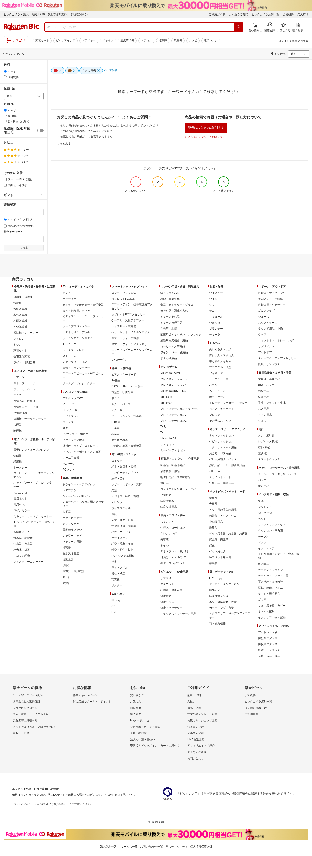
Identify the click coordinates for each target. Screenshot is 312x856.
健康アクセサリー (171, 607)
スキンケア (167, 521)
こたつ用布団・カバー (272, 605)
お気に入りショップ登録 (202, 720)
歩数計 (67, 565)
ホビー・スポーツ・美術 (126, 484)
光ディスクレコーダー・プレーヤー (83, 318)
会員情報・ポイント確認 (145, 726)
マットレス (265, 506)
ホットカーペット (24, 389)
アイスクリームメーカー (28, 561)
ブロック (214, 414)
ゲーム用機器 (71, 457)
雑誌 (114, 514)
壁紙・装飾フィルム (270, 587)
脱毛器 (67, 511)
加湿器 (17, 424)
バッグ (262, 480)
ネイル (164, 545)
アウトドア (265, 352)
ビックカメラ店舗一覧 (265, 14)
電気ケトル (20, 504)
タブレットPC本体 (123, 298)
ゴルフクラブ (266, 310)
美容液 (164, 539)
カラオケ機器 (119, 439)
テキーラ (214, 334)
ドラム (115, 398)
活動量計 (68, 559)
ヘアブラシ (69, 490)
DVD (114, 612)
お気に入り (137, 701)
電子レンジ (211, 40)
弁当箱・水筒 (168, 328)
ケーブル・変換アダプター (127, 320)
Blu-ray (115, 600)
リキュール (216, 316)
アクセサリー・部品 (75, 362)
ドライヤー (89, 40)
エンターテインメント (125, 472)
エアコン (146, 40)
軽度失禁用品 (168, 506)
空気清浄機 (127, 40)
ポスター (116, 585)
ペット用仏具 (217, 551)
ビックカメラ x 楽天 (16, 14)
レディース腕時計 (269, 441)
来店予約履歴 (138, 733)
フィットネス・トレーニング (276, 340)
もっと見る (64, 143)
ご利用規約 (251, 714)
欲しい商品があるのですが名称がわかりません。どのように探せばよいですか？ (109, 125)
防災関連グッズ (218, 596)
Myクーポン (137, 720)
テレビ (193, 40)
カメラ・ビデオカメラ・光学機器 (83, 304)
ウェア (262, 334)
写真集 (115, 579)
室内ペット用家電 (220, 557)
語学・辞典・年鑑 (122, 543)
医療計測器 (167, 500)
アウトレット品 (267, 632)
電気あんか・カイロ (25, 407)
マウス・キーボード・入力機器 (82, 451)
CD (113, 606)
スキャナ (68, 428)
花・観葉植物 (217, 623)
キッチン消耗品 (170, 316)
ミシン (17, 344)
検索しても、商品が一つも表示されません (86, 136)
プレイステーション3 (173, 414)
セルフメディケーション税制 (30, 804)
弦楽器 (115, 428)
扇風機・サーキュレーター (29, 418)
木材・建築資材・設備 (223, 601)
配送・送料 (194, 695)
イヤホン (108, 40)
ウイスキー (216, 293)
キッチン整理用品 (171, 322)
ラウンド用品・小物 (270, 328)
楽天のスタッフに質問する (206, 127)
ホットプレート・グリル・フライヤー (34, 484)
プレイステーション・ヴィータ (179, 408)
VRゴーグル (118, 359)
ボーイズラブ (119, 538)
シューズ (263, 316)
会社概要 (288, 14)
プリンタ (68, 422)
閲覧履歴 (135, 708)
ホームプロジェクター (76, 326)
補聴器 (67, 547)
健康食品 (165, 596)
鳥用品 (213, 527)
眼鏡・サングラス (269, 364)
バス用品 (263, 408)
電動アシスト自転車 (270, 298)
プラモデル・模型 (220, 367)
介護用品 (165, 495)
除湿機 (17, 430)
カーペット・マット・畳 (273, 575)
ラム (212, 310)
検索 (25, 247)
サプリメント (168, 578)
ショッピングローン (25, 708)
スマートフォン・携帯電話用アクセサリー (132, 306)
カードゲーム (217, 391)
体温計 (67, 583)
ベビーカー (216, 471)
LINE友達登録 (195, 739)
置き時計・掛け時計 (270, 581)
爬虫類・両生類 (218, 539)
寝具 (261, 500)
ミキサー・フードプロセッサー (32, 516)
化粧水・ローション (172, 527)
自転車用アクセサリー (272, 304)
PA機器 (115, 380)
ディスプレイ (71, 416)
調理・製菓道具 (170, 298)
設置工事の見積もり (25, 720)
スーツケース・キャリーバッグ (277, 474)
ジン (212, 304)
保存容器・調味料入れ (174, 310)
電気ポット (20, 498)
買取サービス (21, 733)
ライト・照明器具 (24, 362)
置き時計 (263, 453)
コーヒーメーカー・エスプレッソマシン (34, 475)
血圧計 (67, 577)
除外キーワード (13, 231)
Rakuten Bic (21, 27)
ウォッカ (214, 322)
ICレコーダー (71, 344)
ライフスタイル (121, 508)
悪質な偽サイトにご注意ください (70, 804)
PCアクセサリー (73, 410)
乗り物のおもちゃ (220, 361)
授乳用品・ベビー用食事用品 (227, 465)
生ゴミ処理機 (21, 555)
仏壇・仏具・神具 (269, 656)
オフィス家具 (266, 611)
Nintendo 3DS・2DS (173, 391)
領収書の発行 (195, 726)
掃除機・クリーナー (25, 332)
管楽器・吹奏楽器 (122, 392)
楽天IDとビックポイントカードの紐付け (155, 745)
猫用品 (213, 498)
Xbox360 (166, 402)
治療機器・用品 (170, 471)
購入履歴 (135, 714)
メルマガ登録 (195, 733)
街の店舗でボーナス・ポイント (92, 701)
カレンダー (118, 502)
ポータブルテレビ (74, 350)
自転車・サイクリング (272, 293)
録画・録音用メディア (76, 310)
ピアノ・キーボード (123, 374)
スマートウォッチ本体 (125, 338)
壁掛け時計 (265, 447)
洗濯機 (178, 40)
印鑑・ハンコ (266, 385)
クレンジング (168, 533)
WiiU (163, 426)
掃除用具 (263, 391)
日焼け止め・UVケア (173, 557)
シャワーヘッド (72, 535)
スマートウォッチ (269, 459)
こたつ (17, 395)
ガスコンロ (20, 492)
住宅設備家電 (21, 356)
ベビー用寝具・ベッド (223, 459)
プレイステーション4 (173, 385)
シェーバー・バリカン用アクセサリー (83, 504)
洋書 (114, 561)
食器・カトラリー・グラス (176, 304)
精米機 (17, 461)
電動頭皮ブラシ (72, 529)
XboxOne (166, 397)
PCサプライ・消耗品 (75, 434)
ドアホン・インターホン (224, 584)
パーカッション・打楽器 (126, 416)
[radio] (5, 71)
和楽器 (115, 434)
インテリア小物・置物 (272, 617)
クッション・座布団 (270, 530)
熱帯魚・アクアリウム (223, 515)
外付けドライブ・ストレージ (80, 445)
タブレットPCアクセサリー (128, 314)
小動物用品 (216, 521)
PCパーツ (69, 463)
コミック (116, 460)
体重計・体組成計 (74, 571)
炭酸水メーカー (23, 532)
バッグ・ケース (267, 322)
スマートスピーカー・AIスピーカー (83, 375)
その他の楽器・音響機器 (126, 445)
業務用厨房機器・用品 (174, 340)
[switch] (40, 130)
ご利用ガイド (217, 14)
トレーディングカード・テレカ (228, 402)
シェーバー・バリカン (76, 496)
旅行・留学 (118, 478)
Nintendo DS (168, 438)
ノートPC (69, 404)
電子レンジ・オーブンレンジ (31, 449)
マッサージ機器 (72, 541)
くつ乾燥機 (20, 326)
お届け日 (9, 104)
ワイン (213, 298)
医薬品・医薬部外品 (172, 465)
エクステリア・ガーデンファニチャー (229, 615)
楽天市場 (302, 14)
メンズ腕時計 (266, 435)
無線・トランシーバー (76, 368)
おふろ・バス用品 (220, 453)
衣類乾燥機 (20, 314)
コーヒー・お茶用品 (172, 346)
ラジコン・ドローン (221, 379)
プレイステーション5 (173, 379)
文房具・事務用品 (269, 379)
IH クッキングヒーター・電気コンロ (34, 524)
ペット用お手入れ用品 (223, 509)
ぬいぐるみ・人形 (220, 349)
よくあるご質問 (238, 14)
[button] (12, 132)
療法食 (213, 563)
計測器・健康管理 (171, 590)
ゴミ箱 (262, 599)
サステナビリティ (177, 846)
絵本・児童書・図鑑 (123, 466)
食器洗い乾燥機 (23, 538)
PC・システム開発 (123, 555)
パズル (213, 385)
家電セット (42, 40)
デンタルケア (71, 523)
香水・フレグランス (172, 563)
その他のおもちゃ (220, 420)
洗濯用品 (263, 397)
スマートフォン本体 (123, 293)
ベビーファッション (221, 441)
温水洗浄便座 (71, 553)
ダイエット (167, 584)
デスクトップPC (73, 398)
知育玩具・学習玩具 (221, 355)
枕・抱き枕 (265, 512)
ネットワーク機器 (74, 439)
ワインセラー (21, 510)
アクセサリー (119, 410)
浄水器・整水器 (23, 543)
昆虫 (212, 545)
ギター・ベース (121, 404)
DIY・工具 (215, 578)
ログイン (283, 41)
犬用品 (213, 503)
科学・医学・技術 (122, 549)
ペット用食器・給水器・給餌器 (228, 533)
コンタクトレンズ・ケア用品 (178, 489)
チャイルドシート (220, 477)
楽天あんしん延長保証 (26, 701)
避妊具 (164, 483)
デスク (262, 542)
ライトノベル (119, 567)
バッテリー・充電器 (123, 326)
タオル (262, 420)
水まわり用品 (168, 358)
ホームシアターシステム (78, 338)
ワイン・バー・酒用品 (174, 352)
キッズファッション (221, 435)
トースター (20, 467)
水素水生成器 (21, 549)
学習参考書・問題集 (123, 526)
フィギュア (216, 373)
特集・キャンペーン (85, 695)
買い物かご (137, 695)
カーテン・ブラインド (272, 570)
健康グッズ (167, 601)
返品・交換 (194, 708)
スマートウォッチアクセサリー (130, 344)
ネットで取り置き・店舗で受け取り (35, 726)
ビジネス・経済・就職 (125, 496)
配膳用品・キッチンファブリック (180, 334)
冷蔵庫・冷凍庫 (23, 297)
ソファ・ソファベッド (272, 524)
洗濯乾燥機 (20, 309)
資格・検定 (118, 573)
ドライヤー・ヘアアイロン (79, 484)
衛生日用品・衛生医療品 (175, 477)
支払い (191, 701)
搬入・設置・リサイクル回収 (30, 714)
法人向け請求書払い (142, 739)
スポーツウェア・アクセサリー (277, 358)
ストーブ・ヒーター (25, 383)
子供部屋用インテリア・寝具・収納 (278, 556)
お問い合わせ (195, 758)
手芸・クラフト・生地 (272, 402)
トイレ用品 (265, 414)
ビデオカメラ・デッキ (76, 332)
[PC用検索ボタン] (238, 27)
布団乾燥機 (20, 320)
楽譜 (114, 490)
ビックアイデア (65, 40)
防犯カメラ (216, 590)
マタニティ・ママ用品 (223, 447)
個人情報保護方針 (256, 708)
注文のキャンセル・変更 (202, 714)
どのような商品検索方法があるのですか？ (86, 131)
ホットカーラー (72, 517)
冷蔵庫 (163, 40)
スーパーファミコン (172, 450)
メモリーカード (72, 356)
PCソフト (69, 469)
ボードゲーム (217, 397)
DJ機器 (115, 422)
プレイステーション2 (173, 420)
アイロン (18, 338)
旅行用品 (263, 486)
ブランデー (216, 328)
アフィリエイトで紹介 (201, 745)
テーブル (263, 536)
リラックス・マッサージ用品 (178, 613)
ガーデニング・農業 (221, 607)
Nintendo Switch (170, 373)
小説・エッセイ (121, 532)
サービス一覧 (129, 846)
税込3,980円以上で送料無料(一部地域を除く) (60, 14)
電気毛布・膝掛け (24, 401)
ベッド (262, 518)
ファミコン (167, 444)
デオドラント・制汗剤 (174, 551)
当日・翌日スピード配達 (28, 695)
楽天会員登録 (300, 41)
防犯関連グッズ (267, 638)
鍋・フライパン (170, 293)
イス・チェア (266, 548)
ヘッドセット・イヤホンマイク (130, 332)
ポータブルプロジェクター (79, 383)
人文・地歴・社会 (122, 520)
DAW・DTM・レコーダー (127, 386)
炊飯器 (17, 455)
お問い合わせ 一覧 (151, 846)
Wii (162, 432)
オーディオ (69, 298)
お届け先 (9, 88)
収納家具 (263, 564)
